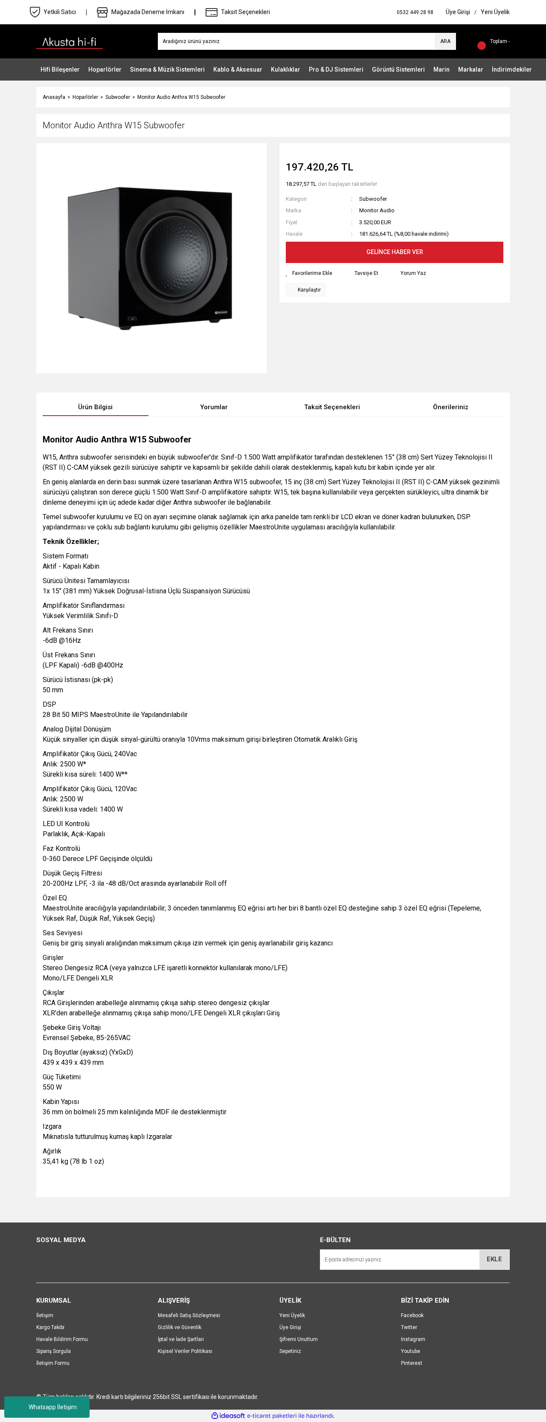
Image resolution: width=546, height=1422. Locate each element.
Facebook (412, 1315)
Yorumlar (214, 407)
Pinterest (411, 1363)
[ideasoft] (228, 1416)
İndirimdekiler (512, 69)
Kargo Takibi (50, 1327)
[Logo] (69, 41)
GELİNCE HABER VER (394, 252)
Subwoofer (373, 199)
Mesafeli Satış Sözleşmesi (189, 1315)
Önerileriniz (450, 407)
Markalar (470, 69)
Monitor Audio (377, 210)
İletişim (44, 1315)
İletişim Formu (53, 1363)
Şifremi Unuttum (298, 1339)
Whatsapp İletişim (53, 1407)
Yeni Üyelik (292, 1315)
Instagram (413, 1339)
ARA (445, 41)
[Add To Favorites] (309, 273)
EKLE (494, 1259)
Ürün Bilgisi (95, 407)
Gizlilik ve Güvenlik (179, 1327)
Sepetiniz (290, 1351)
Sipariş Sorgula (53, 1351)
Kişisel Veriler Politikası (185, 1351)
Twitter (409, 1327)
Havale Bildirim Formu (62, 1339)
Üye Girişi (290, 1327)
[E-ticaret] (272, 1416)
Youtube (410, 1351)
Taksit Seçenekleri (332, 407)
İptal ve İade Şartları (181, 1339)
